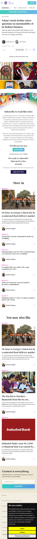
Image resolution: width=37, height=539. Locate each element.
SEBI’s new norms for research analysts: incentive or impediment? (16, 283)
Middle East (23, 7)
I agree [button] (22, 528)
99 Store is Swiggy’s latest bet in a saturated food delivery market (18, 214)
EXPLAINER (5, 16)
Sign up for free (18, 172)
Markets (5, 188)
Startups (32, 7)
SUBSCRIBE (18, 149)
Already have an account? (18, 154)
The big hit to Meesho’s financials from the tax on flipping (17, 237)
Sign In (31, 2)
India (15, 7)
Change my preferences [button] (22, 536)
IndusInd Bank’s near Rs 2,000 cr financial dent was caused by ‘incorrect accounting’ (18, 253)
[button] (3, 50)
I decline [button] (22, 532)
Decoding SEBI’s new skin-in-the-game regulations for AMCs (15, 268)
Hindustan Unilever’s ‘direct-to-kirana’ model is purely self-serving (18, 299)
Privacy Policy (6, 530)
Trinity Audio (18, 56)
